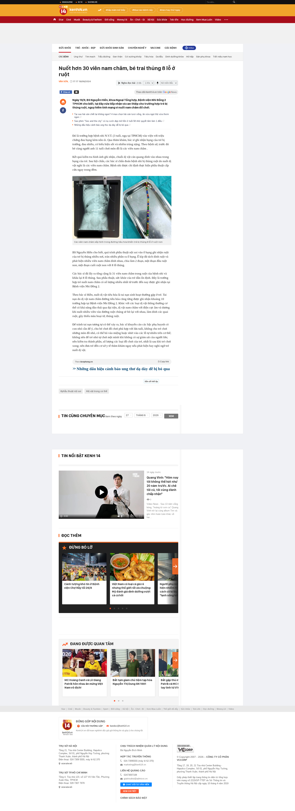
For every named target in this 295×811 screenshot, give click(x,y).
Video (218, 19)
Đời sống (109, 19)
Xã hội (151, 19)
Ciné (68, 19)
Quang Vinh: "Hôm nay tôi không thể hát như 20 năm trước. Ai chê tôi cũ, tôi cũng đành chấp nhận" (162, 486)
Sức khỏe (162, 19)
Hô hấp (190, 56)
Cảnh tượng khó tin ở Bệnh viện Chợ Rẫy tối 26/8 (81, 585)
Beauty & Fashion (92, 19)
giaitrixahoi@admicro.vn (136, 778)
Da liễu (159, 56)
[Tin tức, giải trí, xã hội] (76, 10)
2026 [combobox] (156, 415)
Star (61, 19)
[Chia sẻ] (63, 110)
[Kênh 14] (67, 727)
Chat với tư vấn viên (137, 784)
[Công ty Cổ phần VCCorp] (185, 748)
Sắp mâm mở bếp (116, 10)
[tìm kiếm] (234, 2)
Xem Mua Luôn (204, 19)
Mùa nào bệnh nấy (143, 10)
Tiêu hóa (148, 56)
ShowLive (92, 2)
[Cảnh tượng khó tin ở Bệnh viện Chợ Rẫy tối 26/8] (84, 567)
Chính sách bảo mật (133, 797)
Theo (122, 361)
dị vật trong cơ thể (97, 391)
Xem (171, 416)
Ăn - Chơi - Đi (137, 19)
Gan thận (117, 56)
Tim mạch (90, 56)
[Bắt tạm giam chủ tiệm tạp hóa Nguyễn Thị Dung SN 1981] (133, 663)
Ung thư (78, 56)
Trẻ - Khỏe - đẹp (85, 47)
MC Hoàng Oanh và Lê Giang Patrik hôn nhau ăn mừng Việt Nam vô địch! (84, 683)
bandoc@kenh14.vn (120, 726)
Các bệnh (171, 47)
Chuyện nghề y (137, 47)
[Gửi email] (76, 92)
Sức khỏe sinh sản (112, 47)
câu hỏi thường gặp (92, 726)
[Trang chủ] (63, 102)
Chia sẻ (66, 92)
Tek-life (174, 19)
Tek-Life (196, 709)
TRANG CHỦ (55, 19)
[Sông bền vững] (189, 48)
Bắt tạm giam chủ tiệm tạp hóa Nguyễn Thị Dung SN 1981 (132, 681)
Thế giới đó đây (170, 709)
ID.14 (80, 2)
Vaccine (155, 47)
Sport (105, 709)
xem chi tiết (129, 791)
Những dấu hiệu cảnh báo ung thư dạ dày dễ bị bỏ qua (101, 125)
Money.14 (122, 19)
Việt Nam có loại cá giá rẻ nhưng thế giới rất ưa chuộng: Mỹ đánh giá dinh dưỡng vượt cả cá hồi (131, 589)
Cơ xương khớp (133, 56)
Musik (77, 19)
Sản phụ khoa (203, 56)
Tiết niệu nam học (222, 56)
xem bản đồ (66, 764)
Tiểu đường (104, 56)
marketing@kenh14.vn (135, 764)
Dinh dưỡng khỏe (174, 56)
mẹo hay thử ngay (170, 10)
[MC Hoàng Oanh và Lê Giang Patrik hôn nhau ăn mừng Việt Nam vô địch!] (84, 663)
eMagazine (67, 2)
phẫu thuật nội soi (71, 391)
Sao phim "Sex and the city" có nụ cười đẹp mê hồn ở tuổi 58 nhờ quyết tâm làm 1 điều (118, 121)
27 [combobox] (127, 415)
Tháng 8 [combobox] (141, 415)
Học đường (187, 19)
